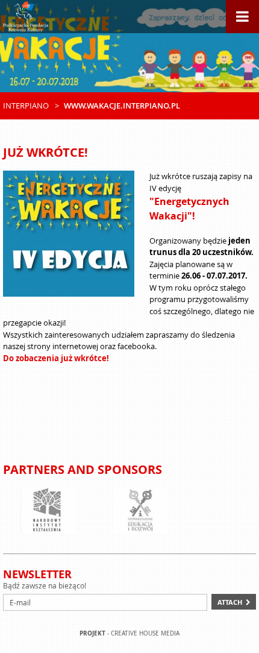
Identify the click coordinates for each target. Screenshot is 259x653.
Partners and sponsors (82, 469)
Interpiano (26, 105)
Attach (229, 602)
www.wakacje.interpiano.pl (122, 105)
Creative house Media (145, 633)
